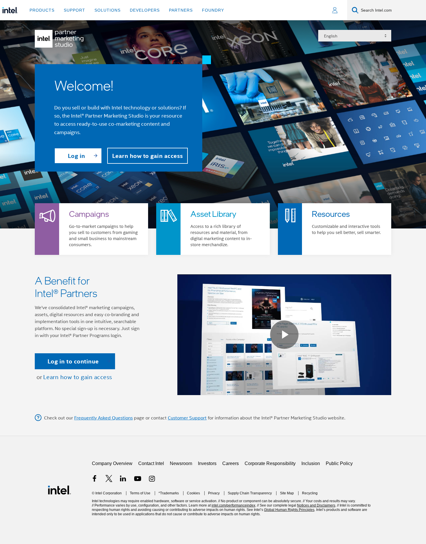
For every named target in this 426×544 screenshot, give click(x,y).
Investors (207, 494)
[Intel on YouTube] (138, 510)
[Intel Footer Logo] (59, 520)
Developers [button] (145, 10)
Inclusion (310, 494)
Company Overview (112, 494)
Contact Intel (151, 494)
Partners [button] (181, 10)
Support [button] (74, 10)
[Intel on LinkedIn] (123, 510)
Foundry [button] (213, 10)
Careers (230, 494)
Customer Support (187, 449)
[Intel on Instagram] (152, 510)
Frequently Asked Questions (103, 449)
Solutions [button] (107, 10)
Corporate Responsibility (270, 494)
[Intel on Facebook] (94, 510)
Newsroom (181, 494)
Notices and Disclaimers (316, 537)
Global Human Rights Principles (289, 541)
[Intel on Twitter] (109, 510)
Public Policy (339, 494)
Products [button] (42, 10)
